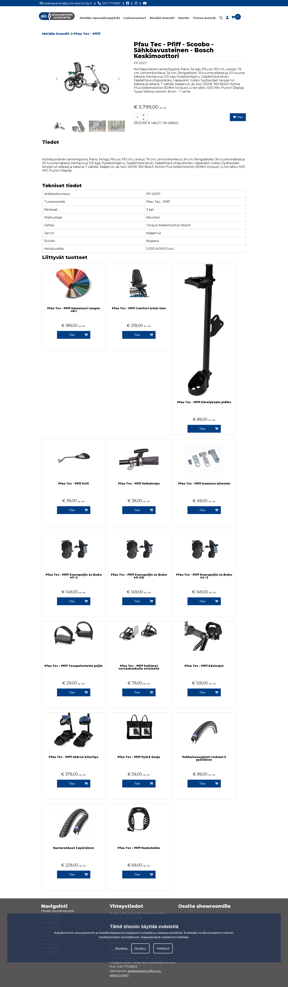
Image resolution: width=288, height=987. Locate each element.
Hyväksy (140, 948)
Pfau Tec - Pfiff (87, 34)
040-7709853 (110, 3)
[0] (233, 17)
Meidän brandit (162, 18)
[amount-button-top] (143, 115)
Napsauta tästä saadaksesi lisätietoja (164, 937)
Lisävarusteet (134, 18)
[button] (119, 79)
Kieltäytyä (163, 948)
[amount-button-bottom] (143, 119)
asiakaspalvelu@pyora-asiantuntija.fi (67, 3)
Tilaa (239, 117)
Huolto (183, 18)
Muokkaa (121, 948)
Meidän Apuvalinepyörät (100, 18)
